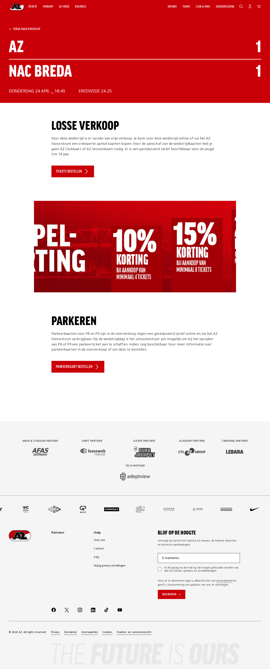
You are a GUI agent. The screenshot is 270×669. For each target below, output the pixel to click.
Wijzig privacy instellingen (109, 565)
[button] (32, 6)
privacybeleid (225, 580)
